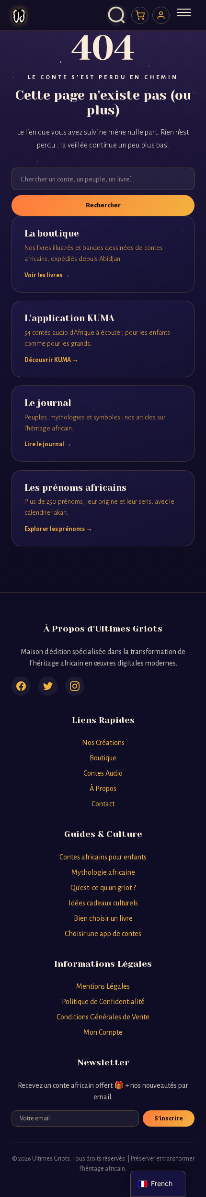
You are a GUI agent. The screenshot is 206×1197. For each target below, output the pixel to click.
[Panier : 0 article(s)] (140, 15)
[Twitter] (47, 686)
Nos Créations (103, 742)
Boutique (103, 758)
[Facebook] (21, 686)
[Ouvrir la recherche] (116, 15)
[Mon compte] (161, 15)
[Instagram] (74, 686)
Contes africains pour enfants (103, 857)
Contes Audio (103, 773)
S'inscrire (168, 1118)
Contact (103, 804)
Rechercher (103, 205)
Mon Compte (103, 1032)
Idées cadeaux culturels (103, 903)
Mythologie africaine (103, 872)
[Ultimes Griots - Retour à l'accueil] (18, 15)
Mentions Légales (103, 986)
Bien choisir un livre (103, 918)
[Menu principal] (184, 15)
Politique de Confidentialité (103, 1001)
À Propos (103, 788)
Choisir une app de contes (103, 933)
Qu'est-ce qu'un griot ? (103, 888)
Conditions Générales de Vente (103, 1017)
